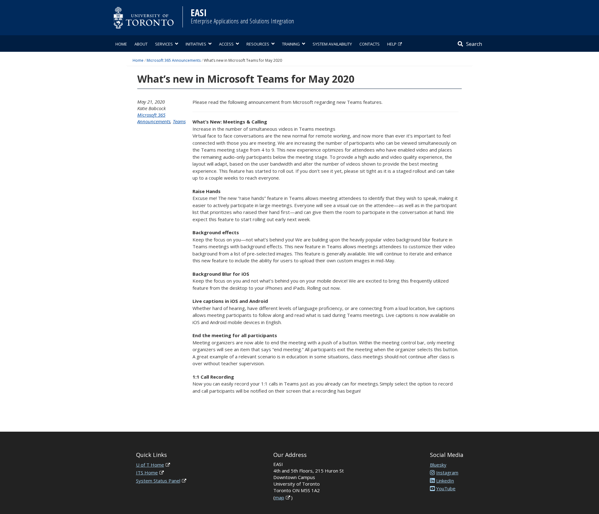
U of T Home (150, 465)
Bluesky (438, 465)
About (141, 44)
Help (392, 44)
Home (121, 44)
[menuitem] (121, 43)
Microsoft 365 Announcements (174, 60)
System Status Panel (158, 481)
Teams (179, 121)
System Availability (332, 44)
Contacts (369, 44)
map (279, 497)
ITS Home (147, 472)
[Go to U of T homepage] (143, 17)
